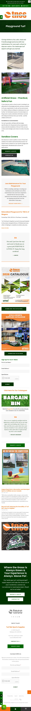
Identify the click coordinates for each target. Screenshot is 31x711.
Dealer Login (15, 646)
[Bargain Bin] (15, 406)
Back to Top (21, 695)
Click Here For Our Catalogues (15, 390)
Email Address (5, 368)
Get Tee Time (6, 6)
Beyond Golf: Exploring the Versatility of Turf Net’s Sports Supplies (15, 507)
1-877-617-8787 (20, 3)
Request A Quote (10, 151)
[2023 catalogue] (15, 303)
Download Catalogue (15, 353)
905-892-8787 (11, 3)
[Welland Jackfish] (15, 550)
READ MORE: (5, 228)
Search (16, 695)
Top (29, 692)
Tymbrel (26, 702)
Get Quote (16, 6)
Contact (25, 6)
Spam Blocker (5, 374)
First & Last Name (6, 362)
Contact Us (9, 155)
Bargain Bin (10, 409)
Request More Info (15, 203)
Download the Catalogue (13, 309)
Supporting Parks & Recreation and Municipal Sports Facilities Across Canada (15, 490)
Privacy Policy (10, 695)
